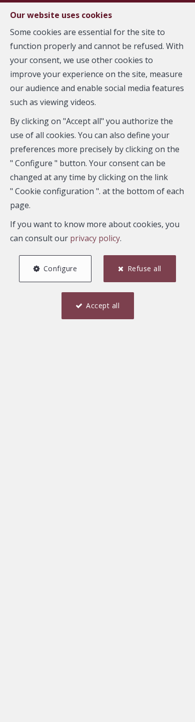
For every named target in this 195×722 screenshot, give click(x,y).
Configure (61, 268)
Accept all (103, 305)
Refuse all (145, 268)
